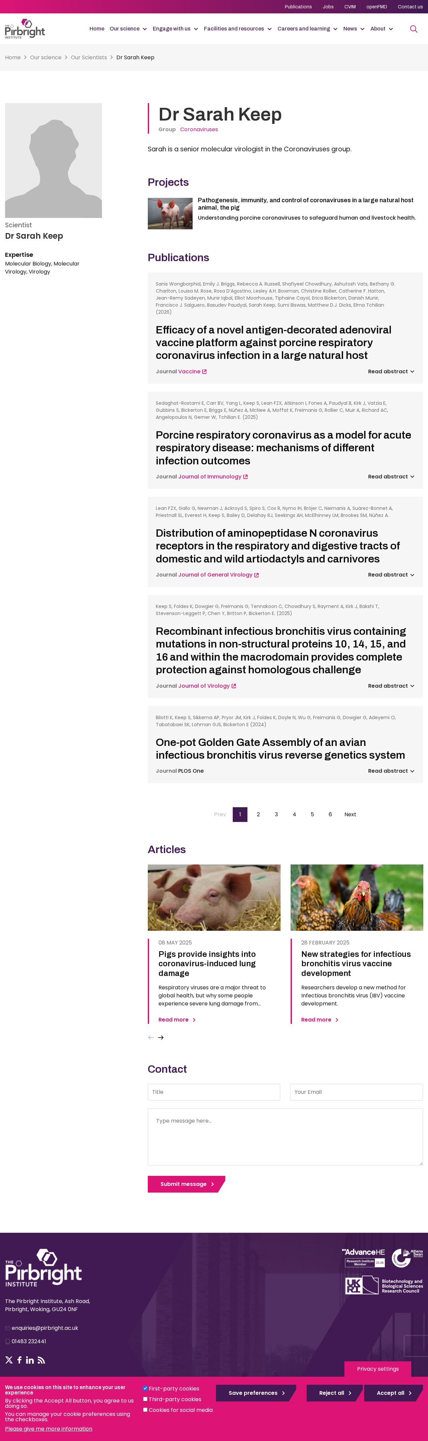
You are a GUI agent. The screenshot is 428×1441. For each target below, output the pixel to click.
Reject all (331, 1393)
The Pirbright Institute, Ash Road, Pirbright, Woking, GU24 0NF (47, 1305)
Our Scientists (89, 57)
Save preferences (253, 1393)
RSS (41, 1360)
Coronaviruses (199, 129)
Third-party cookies (175, 1399)
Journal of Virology (204, 686)
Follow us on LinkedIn (30, 1360)
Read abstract (388, 371)
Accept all (390, 1393)
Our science (124, 28)
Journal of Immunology (210, 476)
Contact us (410, 6)
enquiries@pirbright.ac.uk (45, 1328)
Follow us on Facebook (19, 1360)
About (378, 28)
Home (97, 28)
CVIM (350, 6)
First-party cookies (174, 1388)
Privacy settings (378, 1369)
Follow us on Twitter (9, 1360)
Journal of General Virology (216, 575)
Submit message (183, 1184)
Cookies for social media (181, 1410)
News (350, 28)
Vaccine (190, 371)
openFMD (376, 6)
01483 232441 (29, 1341)
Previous (150, 1038)
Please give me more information (48, 1429)
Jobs (328, 6)
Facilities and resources (234, 28)
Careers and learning (304, 28)
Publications (298, 6)
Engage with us (172, 28)
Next (161, 1038)
